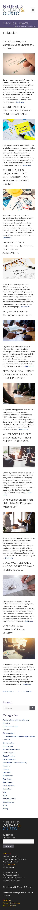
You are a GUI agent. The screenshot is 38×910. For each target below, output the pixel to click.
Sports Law (7, 789)
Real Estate (7, 779)
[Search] (32, 708)
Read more (20, 102)
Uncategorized (8, 802)
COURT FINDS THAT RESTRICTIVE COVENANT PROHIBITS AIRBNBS (17, 110)
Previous (7, 691)
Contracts (6, 730)
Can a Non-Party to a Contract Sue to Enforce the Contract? (18, 45)
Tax (4, 792)
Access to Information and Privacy (16, 720)
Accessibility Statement (11, 903)
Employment (8, 746)
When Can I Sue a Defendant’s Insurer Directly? (14, 629)
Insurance (7, 766)
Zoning (5, 808)
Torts (5, 795)
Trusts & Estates (9, 799)
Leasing (6, 769)
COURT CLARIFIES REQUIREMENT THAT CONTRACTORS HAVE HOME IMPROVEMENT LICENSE (16, 177)
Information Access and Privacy (15, 762)
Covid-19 (6, 739)
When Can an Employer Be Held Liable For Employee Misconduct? (18, 503)
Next (29, 691)
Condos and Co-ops (10, 726)
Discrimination (8, 743)
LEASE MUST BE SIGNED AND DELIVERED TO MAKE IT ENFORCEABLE (18, 566)
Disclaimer (7, 900)
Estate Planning (9, 756)
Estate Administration (11, 749)
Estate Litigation (9, 753)
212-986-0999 (9, 865)
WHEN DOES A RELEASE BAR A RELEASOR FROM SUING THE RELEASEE (17, 438)
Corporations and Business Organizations (19, 736)
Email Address (9, 838)
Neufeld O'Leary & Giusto (22, 26)
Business (6, 723)
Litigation (6, 772)
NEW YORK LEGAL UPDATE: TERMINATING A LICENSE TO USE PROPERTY (19, 374)
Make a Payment (9, 906)
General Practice (9, 759)
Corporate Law (8, 733)
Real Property (8, 782)
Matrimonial (8, 776)
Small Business (9, 785)
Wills (5, 805)
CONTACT (7, 854)
